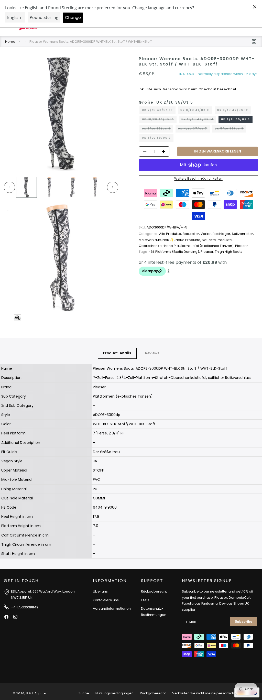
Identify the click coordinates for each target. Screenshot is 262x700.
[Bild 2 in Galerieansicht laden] (49, 187)
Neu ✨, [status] (169, 239)
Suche (84, 693)
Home (10, 41)
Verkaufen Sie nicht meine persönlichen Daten (210, 693)
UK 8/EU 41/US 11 (196, 111)
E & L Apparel (36, 693)
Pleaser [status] (241, 245)
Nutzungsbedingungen (114, 693)
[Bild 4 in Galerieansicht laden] (95, 187)
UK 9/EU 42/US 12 (234, 111)
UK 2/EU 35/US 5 (235, 119)
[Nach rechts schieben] (112, 187)
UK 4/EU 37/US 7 (194, 129)
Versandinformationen (112, 608)
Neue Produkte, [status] (189, 239)
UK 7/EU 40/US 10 (159, 111)
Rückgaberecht (154, 591)
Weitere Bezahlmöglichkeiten (198, 178)
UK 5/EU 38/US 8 (230, 129)
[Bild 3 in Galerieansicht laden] (72, 187)
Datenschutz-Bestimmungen (153, 611)
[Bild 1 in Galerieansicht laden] (26, 187)
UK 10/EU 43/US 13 (159, 120)
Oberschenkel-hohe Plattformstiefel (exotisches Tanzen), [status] (187, 245)
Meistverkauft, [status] (150, 239)
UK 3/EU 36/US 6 (157, 129)
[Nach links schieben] (9, 187)
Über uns (100, 591)
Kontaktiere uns (106, 600)
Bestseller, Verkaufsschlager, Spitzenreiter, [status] (218, 233)
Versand (171, 89)
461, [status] (147, 251)
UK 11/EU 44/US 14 (198, 120)
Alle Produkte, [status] (161, 233)
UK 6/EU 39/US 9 (157, 139)
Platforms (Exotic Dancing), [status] (178, 251)
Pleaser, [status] (208, 251)
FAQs (145, 600)
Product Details (117, 353)
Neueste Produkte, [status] (217, 239)
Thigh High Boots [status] (228, 251)
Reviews (152, 353)
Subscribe (243, 621)
